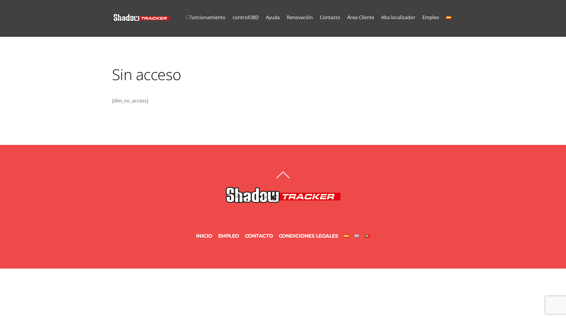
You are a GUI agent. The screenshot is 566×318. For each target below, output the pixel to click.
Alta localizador (398, 17)
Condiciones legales (308, 236)
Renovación (300, 17)
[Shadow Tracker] (141, 19)
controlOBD (246, 17)
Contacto (330, 17)
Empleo (430, 17)
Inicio (204, 236)
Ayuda (273, 17)
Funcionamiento (207, 17)
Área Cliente (360, 17)
